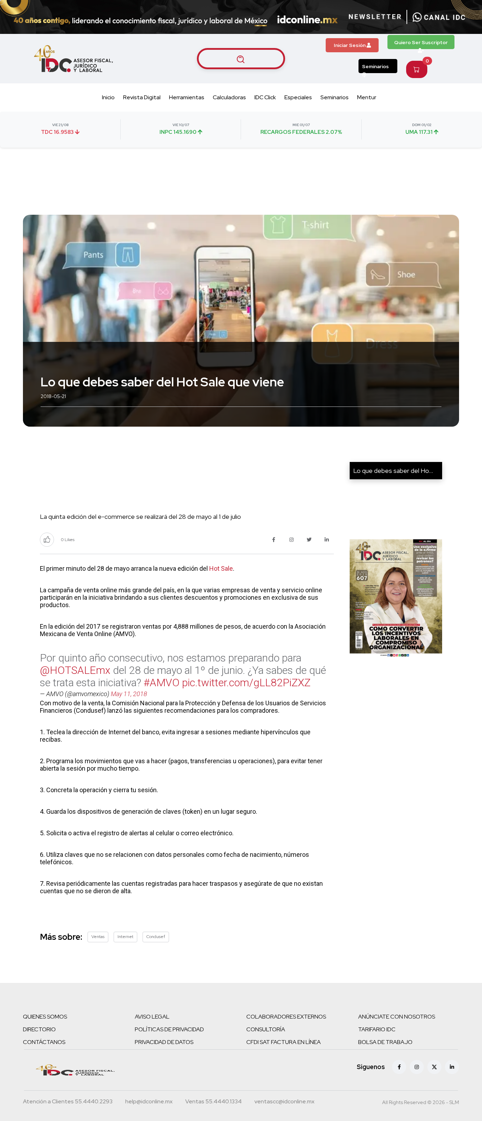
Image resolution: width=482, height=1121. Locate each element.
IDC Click (265, 97)
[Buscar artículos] (241, 58)
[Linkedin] (452, 1067)
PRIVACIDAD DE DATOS (164, 1042)
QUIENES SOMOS (45, 1016)
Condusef (155, 936)
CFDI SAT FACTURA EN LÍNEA (283, 1042)
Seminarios (375, 66)
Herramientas (186, 97)
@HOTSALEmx (75, 670)
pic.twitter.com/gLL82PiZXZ (246, 682)
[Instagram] (417, 1067)
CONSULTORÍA (265, 1029)
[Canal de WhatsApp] (438, 17)
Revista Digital (142, 97)
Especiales (298, 97)
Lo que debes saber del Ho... (393, 471)
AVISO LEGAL (152, 1016)
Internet (125, 936)
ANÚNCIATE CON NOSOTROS (396, 1016)
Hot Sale (221, 568)
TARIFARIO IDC (377, 1029)
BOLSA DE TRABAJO (385, 1042)
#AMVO (162, 682)
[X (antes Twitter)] (434, 1067)
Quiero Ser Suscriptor (421, 42)
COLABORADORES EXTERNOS (286, 1016)
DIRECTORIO (39, 1029)
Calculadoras (229, 97)
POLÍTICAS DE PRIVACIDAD (169, 1029)
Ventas (97, 936)
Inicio (108, 97)
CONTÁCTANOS (44, 1042)
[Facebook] (399, 1067)
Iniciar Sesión (350, 45)
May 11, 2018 (129, 694)
